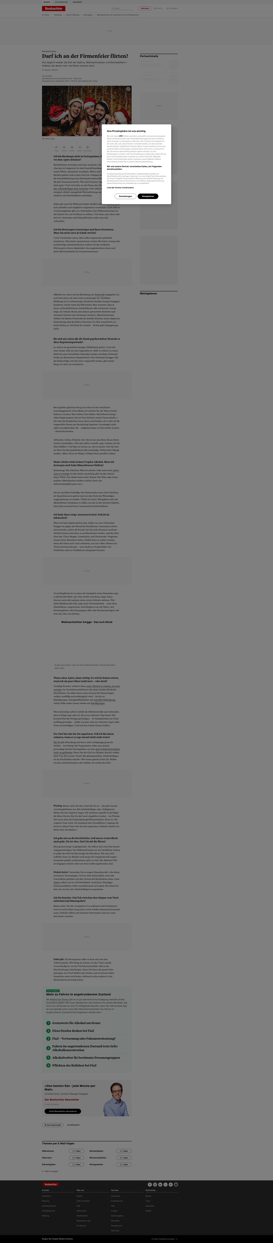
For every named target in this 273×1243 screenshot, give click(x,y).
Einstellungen (125, 196)
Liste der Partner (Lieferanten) (120, 188)
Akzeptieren (148, 196)
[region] (136, 164)
